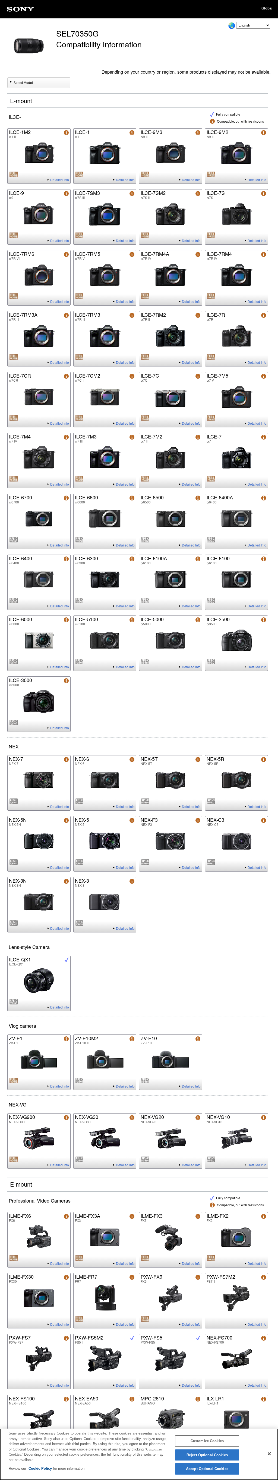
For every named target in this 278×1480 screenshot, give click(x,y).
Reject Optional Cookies (207, 1455)
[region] (139, 1454)
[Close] (269, 1454)
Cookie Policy (41, 1468)
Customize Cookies (207, 1441)
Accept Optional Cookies (207, 1469)
